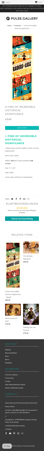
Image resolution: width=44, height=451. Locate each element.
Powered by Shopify (28, 446)
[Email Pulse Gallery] (22, 433)
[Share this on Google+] (24, 199)
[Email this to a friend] (28, 199)
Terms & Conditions (11, 375)
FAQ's (7, 356)
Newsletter (8, 363)
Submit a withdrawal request (14, 388)
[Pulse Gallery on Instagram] (18, 433)
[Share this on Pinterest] (20, 199)
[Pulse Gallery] (22, 18)
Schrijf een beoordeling (22, 218)
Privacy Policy (9, 378)
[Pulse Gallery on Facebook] (6, 433)
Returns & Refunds (11, 353)
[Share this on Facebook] (16, 199)
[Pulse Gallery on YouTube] (10, 433)
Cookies (7, 381)
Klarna (7, 359)
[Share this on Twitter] (12, 199)
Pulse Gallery (18, 446)
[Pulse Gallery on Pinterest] (14, 433)
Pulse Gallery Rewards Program (15, 385)
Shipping (8, 350)
